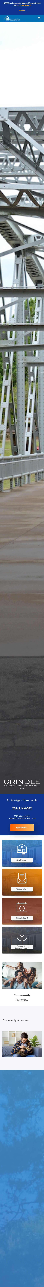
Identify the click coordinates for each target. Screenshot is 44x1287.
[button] (22, 827)
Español (22, 10)
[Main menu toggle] (39, 18)
